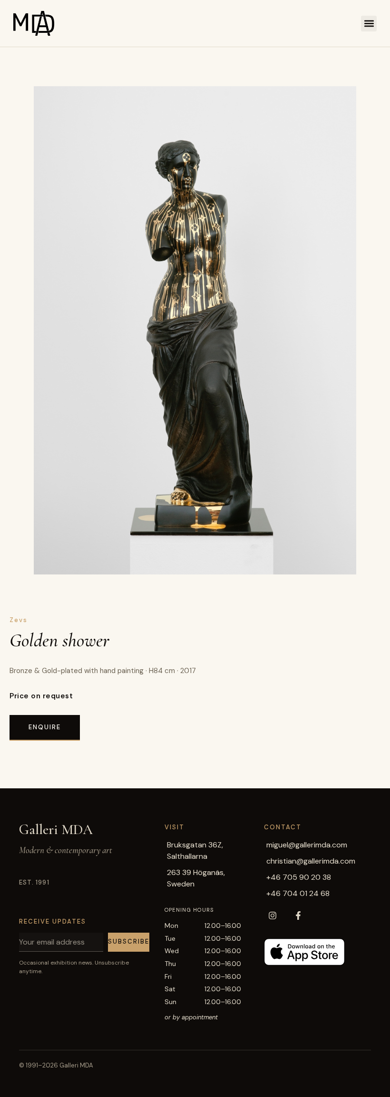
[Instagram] (272, 915)
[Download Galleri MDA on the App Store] (304, 952)
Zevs (19, 620)
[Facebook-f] (298, 915)
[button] (369, 23)
